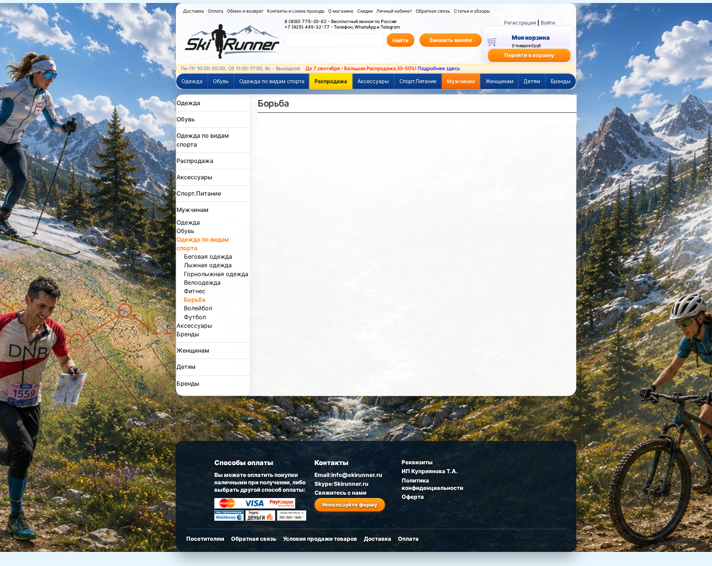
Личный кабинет (394, 11)
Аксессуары (373, 81)
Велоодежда (202, 282)
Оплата (215, 11)
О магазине (340, 11)
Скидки (365, 11)
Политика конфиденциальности (432, 484)
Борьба (194, 299)
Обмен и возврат (245, 11)
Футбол (195, 317)
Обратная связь (433, 11)
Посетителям (205, 538)
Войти (548, 23)
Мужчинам (461, 81)
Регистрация (520, 23)
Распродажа (330, 81)
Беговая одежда (208, 256)
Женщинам (499, 81)
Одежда (191, 81)
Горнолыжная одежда (216, 274)
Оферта (413, 496)
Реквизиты (417, 462)
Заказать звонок (450, 40)
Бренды (561, 81)
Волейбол (198, 308)
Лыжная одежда (208, 265)
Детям (532, 81)
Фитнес (194, 291)
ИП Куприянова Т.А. (430, 471)
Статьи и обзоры (472, 11)
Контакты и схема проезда (295, 11)
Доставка (193, 11)
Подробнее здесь (439, 68)
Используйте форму (349, 504)
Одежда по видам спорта (271, 81)
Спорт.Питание (417, 81)
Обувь (221, 81)
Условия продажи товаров (320, 538)
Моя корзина (530, 37)
